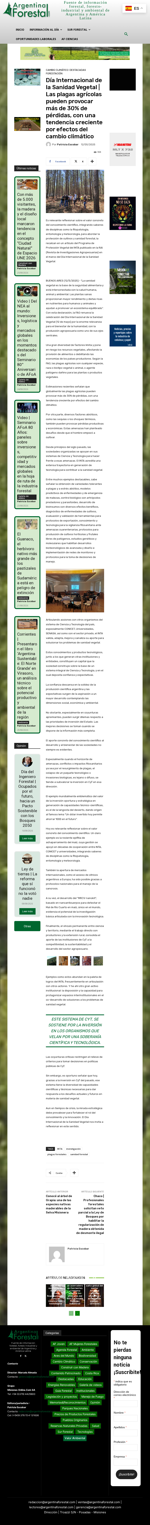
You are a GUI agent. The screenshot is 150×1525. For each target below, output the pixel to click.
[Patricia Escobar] (49, 144)
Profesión (120, 1441)
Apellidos (120, 1427)
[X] (25, 1356)
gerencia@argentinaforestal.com (36, 1376)
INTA (59, 1148)
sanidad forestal (79, 1154)
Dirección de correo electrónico (125, 1395)
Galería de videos (23, 380)
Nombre (119, 1412)
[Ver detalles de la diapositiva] (75, 53)
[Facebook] (20, 1356)
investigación (73, 1148)
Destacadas (78, 70)
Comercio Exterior (55, 1268)
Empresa (120, 1456)
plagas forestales (56, 1154)
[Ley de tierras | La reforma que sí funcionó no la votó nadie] (27, 859)
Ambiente (23, 598)
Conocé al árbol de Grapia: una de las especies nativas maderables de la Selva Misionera (59, 1204)
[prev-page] (71, 1313)
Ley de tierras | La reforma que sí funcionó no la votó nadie (27, 884)
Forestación (54, 73)
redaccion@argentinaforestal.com (37, 1411)
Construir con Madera (25, 264)
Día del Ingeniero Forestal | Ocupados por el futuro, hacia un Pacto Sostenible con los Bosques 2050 (27, 798)
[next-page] (77, 1313)
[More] (92, 161)
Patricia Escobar (26, 268)
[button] (126, 34)
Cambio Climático (57, 70)
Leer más (27, 838)
